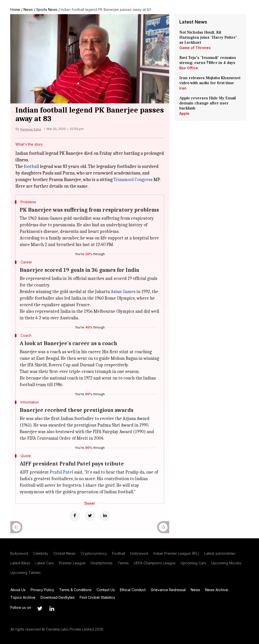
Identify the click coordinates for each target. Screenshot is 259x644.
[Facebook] (75, 516)
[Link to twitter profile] (40, 608)
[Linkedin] (105, 516)
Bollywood (19, 553)
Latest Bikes (20, 563)
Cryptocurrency (94, 553)
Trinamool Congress (133, 179)
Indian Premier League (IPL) (176, 553)
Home (15, 9)
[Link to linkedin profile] (52, 608)
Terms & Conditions (75, 590)
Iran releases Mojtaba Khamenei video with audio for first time (209, 80)
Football (118, 553)
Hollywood (139, 553)
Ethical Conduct (133, 590)
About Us (18, 590)
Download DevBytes (57, 597)
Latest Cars (44, 563)
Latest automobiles (219, 553)
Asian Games (123, 291)
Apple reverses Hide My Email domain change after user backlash (207, 103)
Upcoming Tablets (25, 572)
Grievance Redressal (168, 590)
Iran (182, 88)
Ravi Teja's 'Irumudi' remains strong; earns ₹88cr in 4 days (207, 60)
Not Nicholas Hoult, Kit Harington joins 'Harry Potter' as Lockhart (208, 37)
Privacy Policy (42, 590)
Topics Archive (22, 597)
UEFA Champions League (155, 563)
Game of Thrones (195, 48)
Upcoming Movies (226, 563)
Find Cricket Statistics (97, 597)
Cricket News (64, 553)
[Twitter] (90, 516)
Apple (184, 113)
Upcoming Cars (193, 563)
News (28, 9)
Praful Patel (61, 472)
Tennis (123, 563)
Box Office (188, 68)
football (31, 166)
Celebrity (40, 553)
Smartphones (102, 563)
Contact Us (106, 590)
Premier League (72, 563)
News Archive (216, 590)
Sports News (46, 9)
